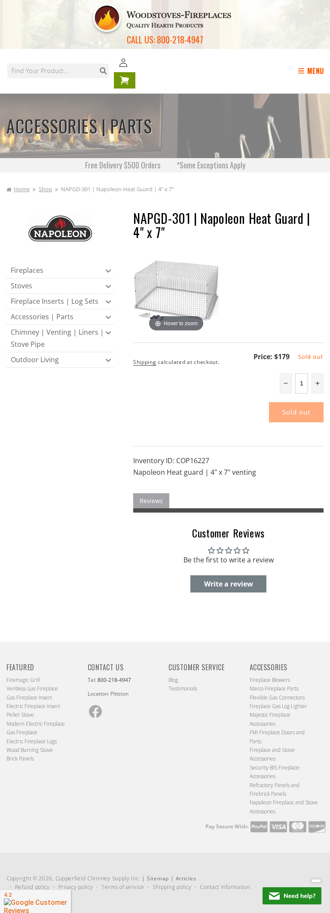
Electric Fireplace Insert (33, 706)
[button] (312, 71)
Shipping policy (172, 887)
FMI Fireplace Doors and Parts (277, 737)
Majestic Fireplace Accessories (270, 719)
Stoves (21, 285)
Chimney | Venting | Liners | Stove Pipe (57, 337)
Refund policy (32, 887)
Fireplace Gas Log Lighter (278, 706)
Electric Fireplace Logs (31, 741)
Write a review (228, 584)
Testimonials (182, 688)
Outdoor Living (35, 359)
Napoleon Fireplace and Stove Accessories (284, 807)
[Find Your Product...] (103, 71)
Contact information (225, 887)
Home (22, 189)
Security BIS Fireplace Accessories (274, 772)
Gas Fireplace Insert (29, 697)
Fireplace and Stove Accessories (272, 754)
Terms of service (122, 887)
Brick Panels (20, 758)
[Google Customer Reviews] (35, 901)
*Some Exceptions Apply (211, 165)
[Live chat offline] (292, 895)
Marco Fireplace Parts (274, 688)
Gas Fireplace (21, 732)
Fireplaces (27, 270)
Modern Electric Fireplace (35, 723)
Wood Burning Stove (29, 750)
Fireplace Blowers (270, 680)
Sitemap (158, 878)
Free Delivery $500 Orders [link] (123, 165)
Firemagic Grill (23, 680)
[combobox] (58, 71)
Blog (173, 680)
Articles (186, 878)
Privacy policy (75, 887)
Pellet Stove (20, 714)
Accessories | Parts (42, 316)
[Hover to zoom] (176, 290)
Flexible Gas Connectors (277, 697)
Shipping (144, 362)
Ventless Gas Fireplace (32, 688)
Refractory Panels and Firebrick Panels (274, 789)
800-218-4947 (180, 39)
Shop (45, 189)
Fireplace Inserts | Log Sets (54, 301)
